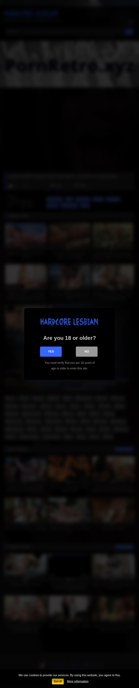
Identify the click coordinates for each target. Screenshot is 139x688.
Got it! (58, 681)
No (87, 351)
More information (78, 681)
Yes (51, 351)
